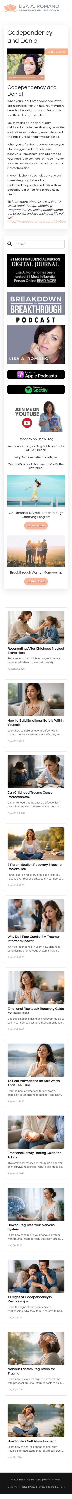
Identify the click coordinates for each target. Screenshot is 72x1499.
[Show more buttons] (41, 78)
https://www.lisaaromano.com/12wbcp (36, 221)
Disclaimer (13, 1487)
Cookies (61, 1487)
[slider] (25, 78)
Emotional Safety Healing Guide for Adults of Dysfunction (36, 448)
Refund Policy (28, 1487)
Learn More (36, 525)
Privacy (41, 1487)
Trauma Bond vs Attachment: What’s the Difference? (36, 466)
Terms (51, 1487)
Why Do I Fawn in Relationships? (36, 457)
